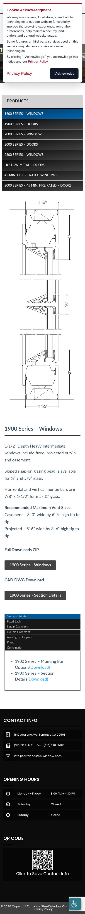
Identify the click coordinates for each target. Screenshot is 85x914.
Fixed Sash (14, 621)
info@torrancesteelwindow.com (38, 756)
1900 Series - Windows (30, 565)
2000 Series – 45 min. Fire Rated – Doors (38, 185)
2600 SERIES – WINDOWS (24, 155)
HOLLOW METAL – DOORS (25, 165)
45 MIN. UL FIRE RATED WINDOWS (31, 175)
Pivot (10, 642)
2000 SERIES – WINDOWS (24, 134)
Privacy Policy (43, 909)
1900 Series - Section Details (35, 595)
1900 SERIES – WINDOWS (24, 114)
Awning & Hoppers (19, 637)
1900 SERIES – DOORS (21, 124)
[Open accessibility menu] (75, 904)
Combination (15, 647)
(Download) (39, 668)
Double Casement (18, 632)
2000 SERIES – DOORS (21, 144)
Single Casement (17, 626)
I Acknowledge (64, 73)
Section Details (16, 616)
